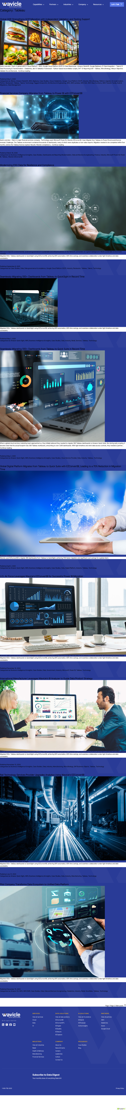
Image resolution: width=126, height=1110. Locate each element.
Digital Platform (70, 568)
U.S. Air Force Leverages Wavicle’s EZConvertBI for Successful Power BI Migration (41, 576)
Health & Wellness (38, 1051)
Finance (97, 155)
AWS (30, 81)
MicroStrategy (94, 81)
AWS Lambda (75, 83)
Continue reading (24, 71)
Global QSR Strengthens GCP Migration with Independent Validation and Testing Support (45, 19)
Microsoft (65, 670)
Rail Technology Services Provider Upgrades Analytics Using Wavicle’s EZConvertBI (42, 774)
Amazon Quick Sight (17, 341)
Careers (58, 1051)
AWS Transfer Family (109, 83)
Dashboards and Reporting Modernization (57, 155)
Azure (103, 1026)
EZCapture (58, 1034)
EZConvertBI (59, 1020)
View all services (37, 1017)
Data (22, 268)
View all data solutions (62, 1017)
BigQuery (36, 81)
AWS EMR (26, 991)
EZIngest (58, 1026)
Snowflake (89, 991)
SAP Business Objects (81, 766)
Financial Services (38, 1057)
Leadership (59, 1054)
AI (33, 1026)
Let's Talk (115, 4)
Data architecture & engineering (83, 155)
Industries (67, 4)
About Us (58, 1045)
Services (79, 341)
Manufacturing (58, 766)
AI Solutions (83, 1013)
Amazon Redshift (22, 81)
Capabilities (37, 4)
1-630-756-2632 (7, 1088)
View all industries (38, 1045)
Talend (22, 83)
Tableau (16, 83)
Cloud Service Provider (69, 458)
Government (51, 670)
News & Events (60, 1048)
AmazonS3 (43, 83)
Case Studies (44, 81)
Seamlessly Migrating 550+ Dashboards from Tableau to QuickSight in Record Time (42, 276)
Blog (79, 1048)
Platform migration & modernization (111, 81)
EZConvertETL (60, 1023)
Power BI (73, 670)
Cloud (52, 81)
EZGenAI (81, 1020)
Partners (52, 4)
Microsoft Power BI (113, 155)
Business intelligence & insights (21, 155)
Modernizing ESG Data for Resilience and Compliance (27, 165)
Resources (97, 4)
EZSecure (58, 1031)
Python (2, 83)
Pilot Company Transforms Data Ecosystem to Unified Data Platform (34, 884)
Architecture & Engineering (57, 83)
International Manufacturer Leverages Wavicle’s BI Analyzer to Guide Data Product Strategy (46, 678)
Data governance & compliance (35, 268)
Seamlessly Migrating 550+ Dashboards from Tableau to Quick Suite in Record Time (42, 348)
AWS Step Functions (95, 83)
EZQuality (58, 1029)
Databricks (58, 81)
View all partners (106, 1017)
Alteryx (13, 81)
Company (82, 4)
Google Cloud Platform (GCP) (72, 81)
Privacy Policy (120, 1088)
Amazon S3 (15, 991)
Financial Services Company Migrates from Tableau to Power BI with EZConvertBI (41, 93)
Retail (73, 341)
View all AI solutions (84, 1017)
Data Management (14, 85)
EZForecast (81, 1023)
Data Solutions (62, 1013)
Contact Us (59, 1060)
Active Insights (83, 1026)
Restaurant (9, 83)
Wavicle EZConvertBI (15, 157)
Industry (85, 81)
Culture (57, 1057)
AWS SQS (84, 83)
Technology (29, 83)
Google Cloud (105, 1029)
